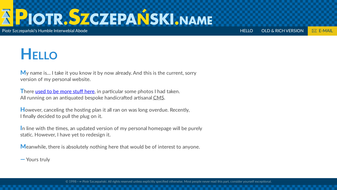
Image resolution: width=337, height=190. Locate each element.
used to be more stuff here (65, 91)
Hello (246, 31)
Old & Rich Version (282, 31)
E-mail (325, 31)
